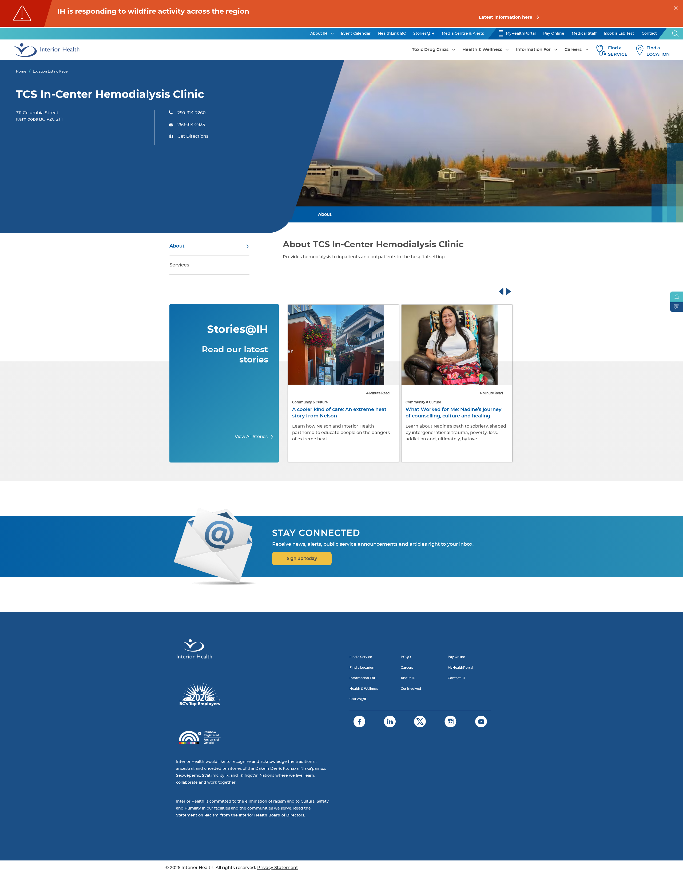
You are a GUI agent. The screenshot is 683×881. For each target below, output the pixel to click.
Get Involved (411, 688)
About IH (318, 33)
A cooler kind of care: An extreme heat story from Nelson (339, 412)
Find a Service (361, 657)
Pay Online (553, 33)
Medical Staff (584, 33)
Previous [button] (506, 290)
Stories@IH (423, 33)
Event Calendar (356, 33)
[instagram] (450, 721)
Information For (533, 49)
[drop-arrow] (332, 33)
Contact (649, 33)
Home (21, 71)
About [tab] (177, 246)
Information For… (364, 678)
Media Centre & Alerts (463, 33)
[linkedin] (390, 721)
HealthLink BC (392, 33)
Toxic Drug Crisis (430, 49)
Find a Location (362, 667)
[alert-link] (341, 13)
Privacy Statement (277, 868)
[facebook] (359, 721)
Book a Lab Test (619, 33)
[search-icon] (675, 33)
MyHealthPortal (521, 33)
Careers (573, 49)
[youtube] (481, 721)
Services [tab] (179, 265)
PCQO (406, 657)
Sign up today (302, 558)
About (325, 214)
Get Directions (192, 136)
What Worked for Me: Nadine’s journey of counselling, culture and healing (453, 412)
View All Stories (252, 436)
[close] (675, 7)
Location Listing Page (50, 71)
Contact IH (456, 678)
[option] (343, 384)
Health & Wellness (482, 49)
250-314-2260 (191, 113)
